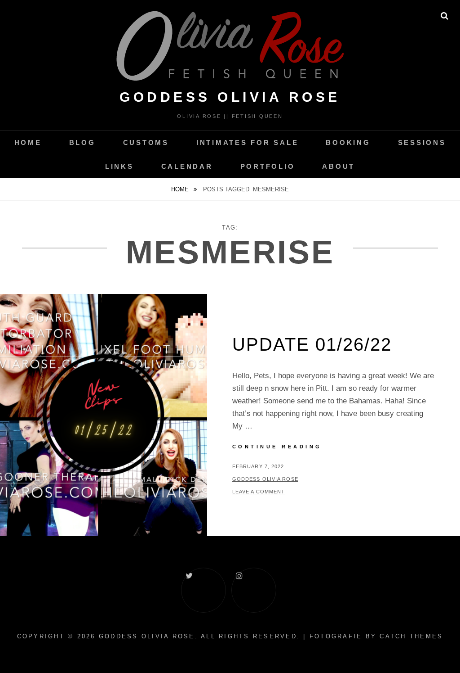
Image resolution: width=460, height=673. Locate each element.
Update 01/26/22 (312, 344)
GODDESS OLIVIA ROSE (230, 97)
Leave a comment (258, 491)
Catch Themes (411, 636)
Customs (146, 142)
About (338, 166)
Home (28, 142)
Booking (348, 142)
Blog (82, 142)
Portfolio (267, 166)
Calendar (187, 166)
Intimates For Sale (247, 142)
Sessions (422, 142)
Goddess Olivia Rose (265, 479)
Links (119, 166)
